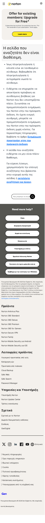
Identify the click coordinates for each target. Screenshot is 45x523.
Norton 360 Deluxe (9, 320)
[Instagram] (9, 444)
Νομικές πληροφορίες (12, 454)
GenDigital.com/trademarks (10, 298)
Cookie (5, 467)
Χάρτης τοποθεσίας (10, 476)
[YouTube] (27, 444)
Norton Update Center (10, 399)
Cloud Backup (7, 370)
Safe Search (6, 379)
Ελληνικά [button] (38, 444)
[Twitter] (4, 444)
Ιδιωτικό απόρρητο (10, 463)
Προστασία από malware (11, 366)
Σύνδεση (5, 424)
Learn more (22, 34)
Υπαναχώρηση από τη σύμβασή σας (18, 484)
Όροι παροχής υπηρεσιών (13, 458)
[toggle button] (3, 4)
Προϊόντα (7, 306)
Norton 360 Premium (10, 324)
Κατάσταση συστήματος (12, 480)
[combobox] (22, 196)
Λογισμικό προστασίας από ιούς (14, 357)
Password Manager (9, 383)
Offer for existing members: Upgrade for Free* (22, 17)
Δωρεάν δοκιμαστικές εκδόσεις (14, 420)
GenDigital (5, 428)
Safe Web (5, 374)
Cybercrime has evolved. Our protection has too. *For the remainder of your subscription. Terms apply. (22, 26)
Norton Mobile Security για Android (16, 341)
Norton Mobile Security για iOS (14, 345)
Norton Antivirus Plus (10, 311)
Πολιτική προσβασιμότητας (14, 471)
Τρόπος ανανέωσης (9, 403)
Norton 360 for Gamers (11, 328)
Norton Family (7, 337)
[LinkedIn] (15, 444)
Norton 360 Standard (10, 315)
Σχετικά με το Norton (10, 415)
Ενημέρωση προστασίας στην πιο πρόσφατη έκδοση (24, 140)
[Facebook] (21, 444)
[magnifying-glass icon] (32, 196)
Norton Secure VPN (9, 333)
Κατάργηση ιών (7, 362)
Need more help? (22, 209)
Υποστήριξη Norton (9, 395)
